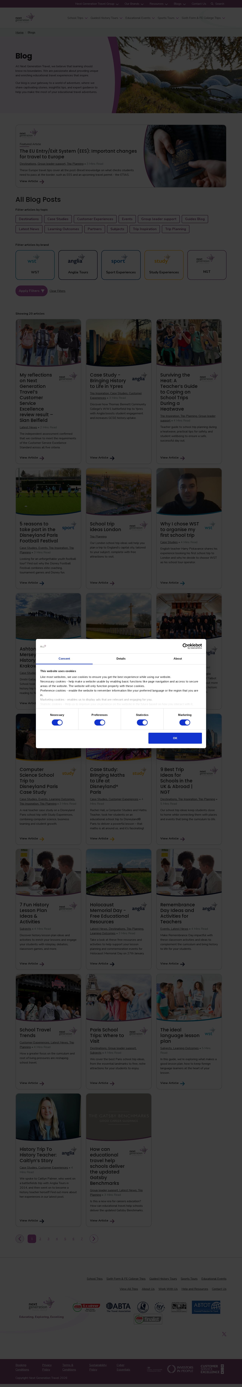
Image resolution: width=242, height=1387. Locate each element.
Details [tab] (121, 658)
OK (175, 738)
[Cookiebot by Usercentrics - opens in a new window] (185, 646)
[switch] (99, 722)
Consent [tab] (64, 658)
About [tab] (178, 658)
